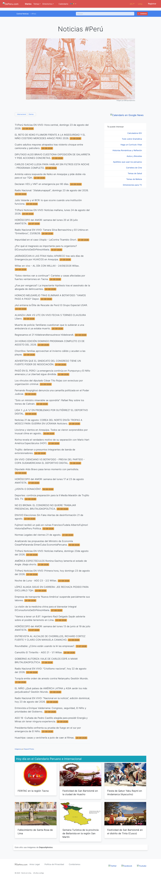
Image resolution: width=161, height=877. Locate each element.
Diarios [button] (31, 114)
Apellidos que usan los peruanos (127, 162)
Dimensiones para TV (132, 185)
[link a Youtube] (141, 865)
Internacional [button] (21, 114)
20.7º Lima (136, 4)
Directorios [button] (47, 4)
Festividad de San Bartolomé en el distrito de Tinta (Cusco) (125, 832)
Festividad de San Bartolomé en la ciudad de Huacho (80, 792)
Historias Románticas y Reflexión (127, 150)
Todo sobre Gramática (132, 139)
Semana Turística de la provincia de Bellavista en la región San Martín (80, 833)
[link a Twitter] (112, 865)
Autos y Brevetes (134, 156)
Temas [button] (36, 4)
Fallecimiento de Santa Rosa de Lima (35, 832)
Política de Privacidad (54, 864)
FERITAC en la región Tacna (33, 790)
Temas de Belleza (134, 179)
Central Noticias (23, 14)
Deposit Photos (29, 749)
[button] (73, 4)
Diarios (28, 4)
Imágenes (18, 749)
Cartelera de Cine (134, 167)
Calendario (63, 4)
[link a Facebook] (126, 865)
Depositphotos (46, 847)
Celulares (143, 13)
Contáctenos (74, 864)
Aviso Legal (34, 864)
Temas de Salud (135, 173)
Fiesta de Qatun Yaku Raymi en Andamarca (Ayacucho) (124, 792)
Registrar (152, 3)
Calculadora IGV (134, 133)
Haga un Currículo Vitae (131, 144)
